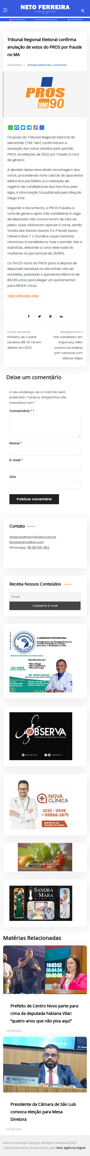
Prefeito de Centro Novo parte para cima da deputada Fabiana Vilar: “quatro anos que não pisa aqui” (44, 1013)
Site (12, 477)
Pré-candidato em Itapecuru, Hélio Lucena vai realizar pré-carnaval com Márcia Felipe (68, 347)
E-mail (16, 460)
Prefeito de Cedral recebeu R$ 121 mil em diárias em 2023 (24, 342)
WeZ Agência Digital (70, 1148)
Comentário (20, 411)
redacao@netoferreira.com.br (32, 537)
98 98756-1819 (38, 547)
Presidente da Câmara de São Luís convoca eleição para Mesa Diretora (43, 1112)
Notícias (60, 65)
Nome (15, 443)
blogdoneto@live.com (26, 542)
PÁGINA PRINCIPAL (39, 65)
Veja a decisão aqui (23, 295)
